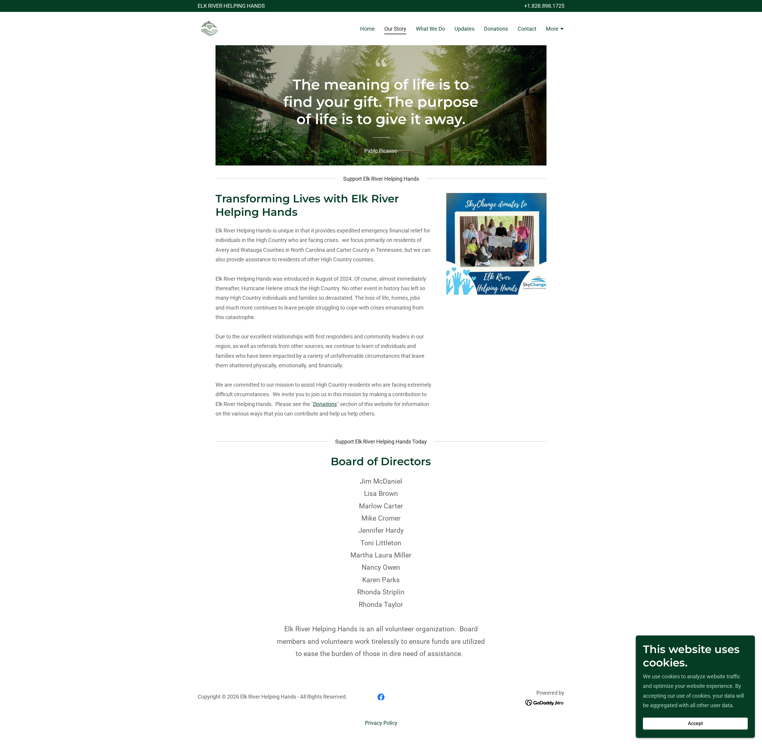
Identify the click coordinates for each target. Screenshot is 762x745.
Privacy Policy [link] (381, 723)
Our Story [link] (395, 29)
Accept (695, 724)
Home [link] (367, 29)
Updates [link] (464, 29)
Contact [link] (527, 29)
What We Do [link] (430, 29)
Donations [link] (496, 29)
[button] (555, 29)
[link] (209, 28)
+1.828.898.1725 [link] (544, 6)
